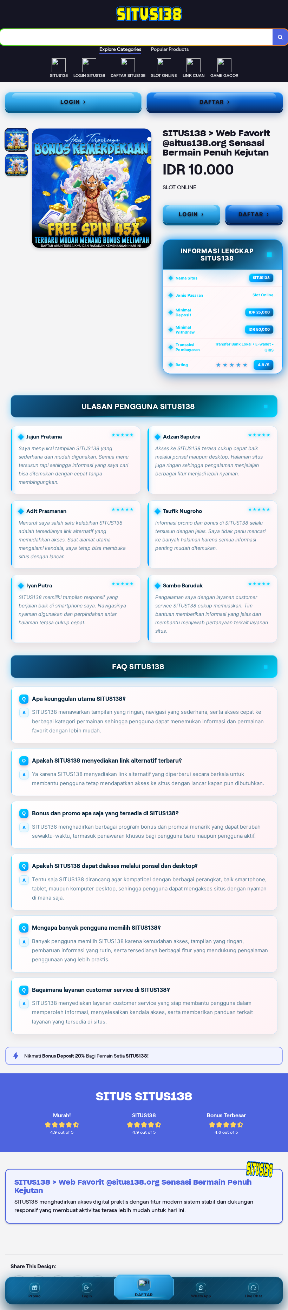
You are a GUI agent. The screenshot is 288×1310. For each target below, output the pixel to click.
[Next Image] (145, 189)
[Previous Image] (37, 189)
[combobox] (136, 37)
